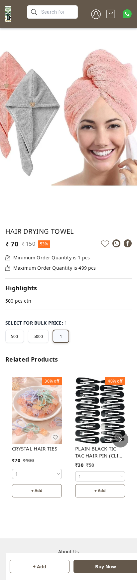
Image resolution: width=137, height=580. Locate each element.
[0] (110, 14)
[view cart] (110, 14)
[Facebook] (128, 243)
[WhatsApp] (116, 243)
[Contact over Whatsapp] (127, 13)
